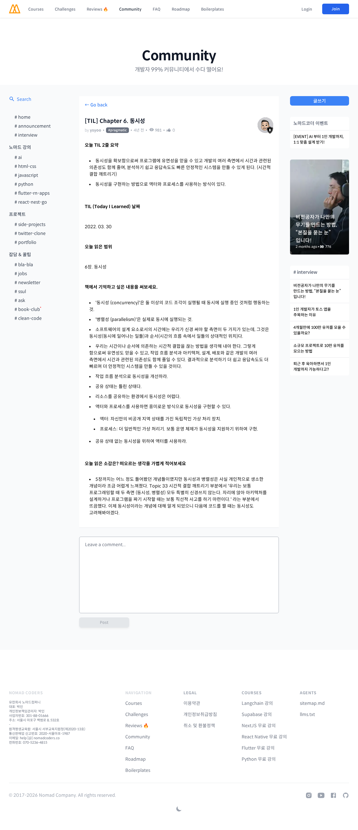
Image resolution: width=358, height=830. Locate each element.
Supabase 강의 (257, 714)
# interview (26, 135)
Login (307, 9)
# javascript (26, 175)
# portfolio (25, 242)
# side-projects (30, 224)
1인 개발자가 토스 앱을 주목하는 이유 (312, 312)
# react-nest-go (31, 202)
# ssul (20, 291)
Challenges (65, 9)
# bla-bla (24, 265)
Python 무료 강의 (259, 759)
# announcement (33, 126)
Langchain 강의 (257, 703)
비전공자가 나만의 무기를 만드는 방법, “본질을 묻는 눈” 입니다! (317, 291)
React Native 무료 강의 (264, 737)
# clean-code (28, 318)
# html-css (25, 166)
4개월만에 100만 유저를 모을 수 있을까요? (319, 330)
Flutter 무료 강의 (258, 748)
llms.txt (307, 714)
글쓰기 (319, 101)
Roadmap (181, 9)
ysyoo (95, 130)
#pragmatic (117, 130)
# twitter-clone (30, 233)
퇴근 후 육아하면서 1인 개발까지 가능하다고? (312, 366)
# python (24, 184)
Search (24, 99)
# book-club (27, 309)
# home (22, 117)
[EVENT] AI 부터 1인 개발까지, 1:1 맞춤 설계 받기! (318, 139)
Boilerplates (212, 9)
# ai (18, 157)
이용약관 (191, 703)
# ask (20, 300)
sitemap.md (312, 703)
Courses (36, 9)
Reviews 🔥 (97, 9)
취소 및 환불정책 (199, 726)
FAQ (157, 9)
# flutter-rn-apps (32, 193)
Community (130, 9)
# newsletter (27, 283)
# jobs (21, 274)
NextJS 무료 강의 (259, 726)
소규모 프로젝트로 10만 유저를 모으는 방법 (318, 348)
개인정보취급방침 (200, 714)
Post (104, 622)
